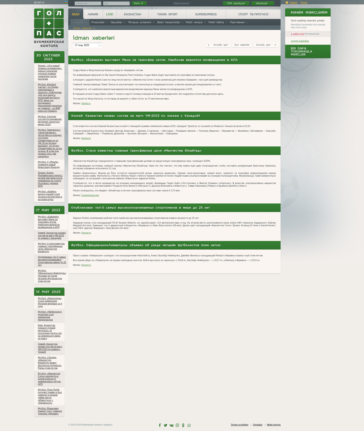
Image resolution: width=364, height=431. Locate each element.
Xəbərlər (79, 22)
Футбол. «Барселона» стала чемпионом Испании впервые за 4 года (50, 302)
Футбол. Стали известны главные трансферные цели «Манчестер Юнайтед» (51, 247)
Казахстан (132, 14)
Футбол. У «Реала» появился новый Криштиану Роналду (49, 165)
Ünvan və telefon (239, 424)
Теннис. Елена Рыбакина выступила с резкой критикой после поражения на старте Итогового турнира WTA (50, 179)
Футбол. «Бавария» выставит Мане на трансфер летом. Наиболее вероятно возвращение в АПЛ (49, 222)
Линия (93, 14)
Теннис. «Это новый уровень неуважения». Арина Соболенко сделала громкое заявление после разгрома (50, 72)
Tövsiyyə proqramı (140, 22)
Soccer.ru (86, 233)
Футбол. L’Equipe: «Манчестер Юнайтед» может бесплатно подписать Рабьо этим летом (49, 362)
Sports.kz (86, 138)
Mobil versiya (195, 22)
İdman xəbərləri (83, 28)
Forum (304, 2)
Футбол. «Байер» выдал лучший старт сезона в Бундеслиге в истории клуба (50, 195)
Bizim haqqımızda (169, 22)
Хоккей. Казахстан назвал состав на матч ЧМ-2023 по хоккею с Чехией (50, 348)
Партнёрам (238, 22)
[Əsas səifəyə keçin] (49, 27)
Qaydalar (117, 22)
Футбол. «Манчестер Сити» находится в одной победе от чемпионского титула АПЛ (49, 379)
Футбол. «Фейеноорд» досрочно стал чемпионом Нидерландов (50, 316)
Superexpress (206, 14)
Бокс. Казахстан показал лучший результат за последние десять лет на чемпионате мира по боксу (50, 332)
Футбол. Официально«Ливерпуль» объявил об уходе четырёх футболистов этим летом (52, 275)
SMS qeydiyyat (236, 3)
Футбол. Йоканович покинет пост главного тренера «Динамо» (50, 411)
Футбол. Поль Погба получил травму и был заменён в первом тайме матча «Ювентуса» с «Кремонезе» (50, 396)
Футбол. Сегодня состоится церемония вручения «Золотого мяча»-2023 (50, 120)
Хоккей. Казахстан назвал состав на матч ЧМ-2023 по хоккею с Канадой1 (52, 235)
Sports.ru (86, 103)
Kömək (293, 2)
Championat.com (90, 195)
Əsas (75, 14)
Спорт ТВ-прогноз (253, 14)
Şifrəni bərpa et (181, 3)
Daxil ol (139, 3)
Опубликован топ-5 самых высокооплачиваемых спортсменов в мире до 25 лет (52, 261)
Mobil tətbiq (217, 22)
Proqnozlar (98, 22)
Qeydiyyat (262, 3)
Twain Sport (167, 14)
